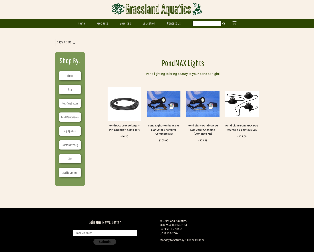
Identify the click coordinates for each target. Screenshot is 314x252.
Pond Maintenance (69, 117)
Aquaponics (70, 131)
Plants (70, 75)
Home (81, 23)
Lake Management (70, 172)
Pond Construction (69, 103)
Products (102, 23)
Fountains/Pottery (70, 145)
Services (125, 23)
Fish (70, 89)
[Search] (224, 23)
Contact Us (174, 23)
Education (149, 23)
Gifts (70, 158)
